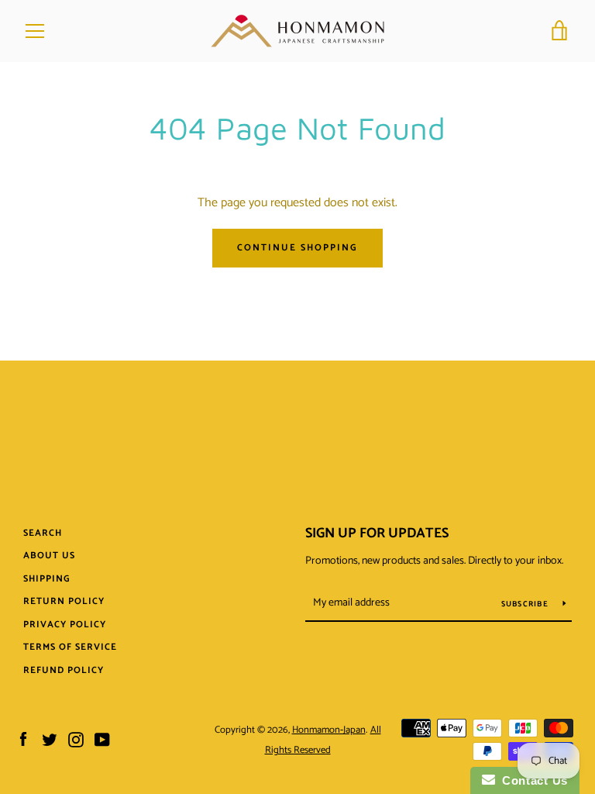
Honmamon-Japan (329, 730)
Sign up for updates (377, 533)
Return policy (64, 601)
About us (49, 555)
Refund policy (63, 670)
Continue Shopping (297, 247)
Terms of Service (70, 647)
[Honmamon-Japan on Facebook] (23, 739)
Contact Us (531, 780)
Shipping (47, 578)
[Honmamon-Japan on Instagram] (76, 739)
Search (42, 533)
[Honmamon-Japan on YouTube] (102, 739)
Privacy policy (64, 624)
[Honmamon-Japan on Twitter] (49, 739)
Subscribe (526, 604)
